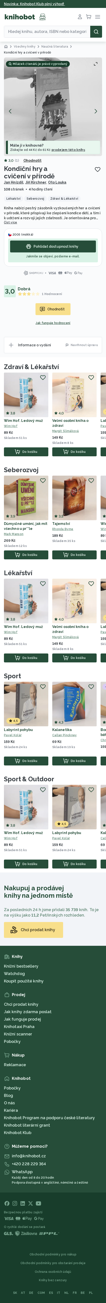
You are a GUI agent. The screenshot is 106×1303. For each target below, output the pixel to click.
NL (66, 1293)
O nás (9, 1103)
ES (51, 1293)
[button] (53, 106)
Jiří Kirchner (35, 182)
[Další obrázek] (95, 111)
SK (15, 1293)
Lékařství (18, 573)
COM (41, 1293)
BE (83, 1293)
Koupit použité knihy (24, 981)
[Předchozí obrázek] (10, 111)
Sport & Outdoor (29, 779)
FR (75, 1293)
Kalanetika (62, 730)
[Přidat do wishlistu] (97, 169)
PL (91, 1293)
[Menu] (97, 16)
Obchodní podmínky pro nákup (53, 1254)
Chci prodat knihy (21, 1004)
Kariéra (11, 1110)
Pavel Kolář (12, 735)
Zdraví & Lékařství (31, 367)
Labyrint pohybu (18, 730)
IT (58, 1293)
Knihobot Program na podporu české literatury (49, 1117)
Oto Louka (57, 182)
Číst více (10, 222)
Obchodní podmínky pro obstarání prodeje (53, 1263)
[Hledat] (96, 32)
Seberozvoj (21, 470)
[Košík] (88, 16)
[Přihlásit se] (79, 16)
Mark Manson (13, 534)
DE (31, 1293)
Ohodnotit (32, 161)
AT (23, 1293)
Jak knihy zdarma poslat (28, 1011)
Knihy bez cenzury (53, 1280)
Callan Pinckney (64, 735)
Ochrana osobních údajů (53, 1272)
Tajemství (61, 524)
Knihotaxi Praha (19, 1026)
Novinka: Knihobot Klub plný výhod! (34, 4)
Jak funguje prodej (22, 1019)
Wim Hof (11, 426)
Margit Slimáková (65, 431)
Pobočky (12, 1041)
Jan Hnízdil (13, 182)
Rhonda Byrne (62, 529)
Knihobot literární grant (27, 1125)
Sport (12, 676)
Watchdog (14, 973)
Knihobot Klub (17, 1132)
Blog (8, 1095)
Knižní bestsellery (21, 966)
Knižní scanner (18, 1034)
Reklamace (15, 1064)
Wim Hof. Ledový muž (23, 421)
